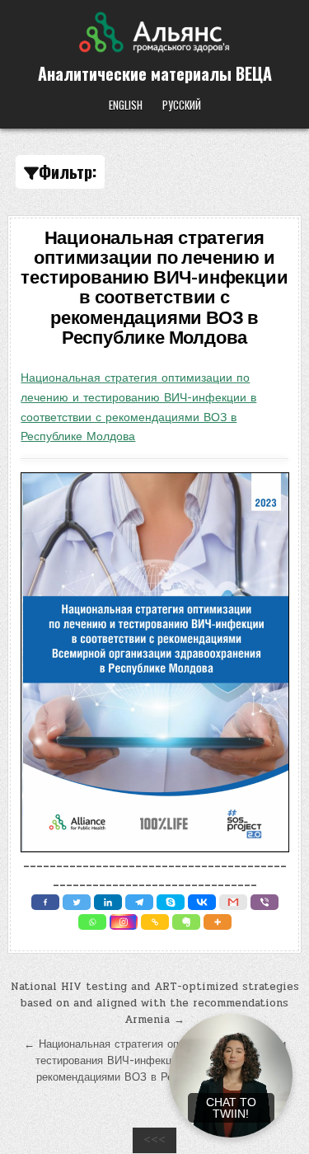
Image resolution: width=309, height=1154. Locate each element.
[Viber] (264, 902)
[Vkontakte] (202, 902)
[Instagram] (124, 922)
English (126, 104)
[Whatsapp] (92, 922)
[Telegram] (139, 902)
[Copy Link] (155, 922)
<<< (154, 1140)
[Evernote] (186, 922)
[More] (218, 922)
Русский (181, 104)
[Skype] (171, 902)
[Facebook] (45, 902)
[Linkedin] (108, 902)
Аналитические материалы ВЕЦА (155, 73)
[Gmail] (233, 902)
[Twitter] (77, 902)
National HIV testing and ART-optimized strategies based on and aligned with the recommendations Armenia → (155, 1003)
